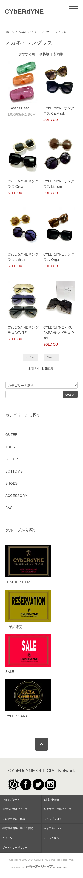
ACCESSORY (27, 32)
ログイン (7, 838)
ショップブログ (53, 818)
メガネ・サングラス (53, 32)
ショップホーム (11, 799)
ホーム (10, 32)
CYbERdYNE (24, 11)
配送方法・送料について (58, 809)
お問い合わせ (51, 799)
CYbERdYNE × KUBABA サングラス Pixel (58, 332)
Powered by (18, 867)
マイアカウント (53, 828)
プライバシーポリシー (15, 847)
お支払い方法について (15, 809)
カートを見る (51, 838)
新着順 (58, 54)
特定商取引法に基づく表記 (17, 828)
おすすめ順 (27, 54)
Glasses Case (18, 108)
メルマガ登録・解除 (13, 818)
